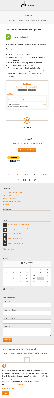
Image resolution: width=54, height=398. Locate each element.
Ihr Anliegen (7, 326)
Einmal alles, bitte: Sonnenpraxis (18, 224)
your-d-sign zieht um (14, 234)
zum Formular (28, 150)
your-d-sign (11, 20)
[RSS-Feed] (34, 179)
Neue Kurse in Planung (15, 243)
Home (10, 175)
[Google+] (19, 179)
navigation (5, 5)
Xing (16, 213)
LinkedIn (13, 213)
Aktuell (35, 175)
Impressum (44, 353)
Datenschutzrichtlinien (31, 353)
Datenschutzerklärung (17, 384)
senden (7, 340)
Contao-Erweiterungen (32, 20)
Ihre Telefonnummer (10, 318)
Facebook (4, 213)
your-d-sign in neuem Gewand (18, 229)
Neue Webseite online (15, 238)
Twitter (7, 213)
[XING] (24, 179)
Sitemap (19, 353)
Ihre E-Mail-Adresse (10, 310)
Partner (12, 353)
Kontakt (43, 175)
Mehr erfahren (8, 388)
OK (6, 393)
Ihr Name (6, 302)
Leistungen (20, 20)
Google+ (10, 213)
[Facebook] (29, 179)
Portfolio (28, 175)
